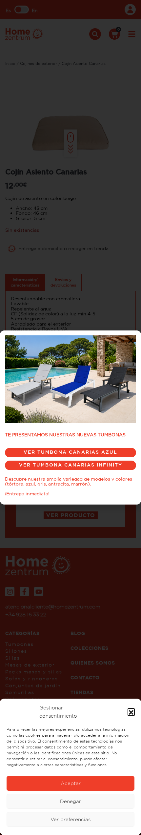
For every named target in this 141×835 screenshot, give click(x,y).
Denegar (70, 801)
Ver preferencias (70, 819)
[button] (131, 711)
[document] (70, 417)
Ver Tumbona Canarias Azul (70, 452)
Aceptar (71, 783)
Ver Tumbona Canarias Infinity (70, 465)
